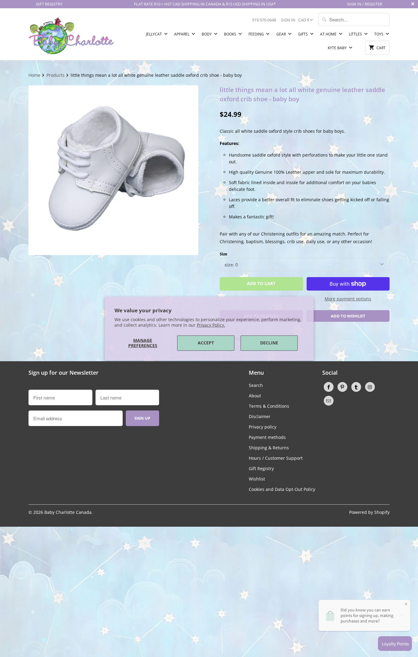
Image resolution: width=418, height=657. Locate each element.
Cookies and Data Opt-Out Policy (282, 489)
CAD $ (303, 20)
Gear (281, 34)
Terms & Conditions (269, 406)
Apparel (182, 34)
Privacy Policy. (211, 325)
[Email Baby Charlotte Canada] (329, 401)
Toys (379, 34)
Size (223, 254)
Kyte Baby (338, 47)
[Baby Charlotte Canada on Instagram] (370, 387)
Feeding (256, 34)
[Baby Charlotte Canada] (71, 34)
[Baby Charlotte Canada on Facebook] (329, 387)
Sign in (288, 20)
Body (207, 34)
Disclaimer (260, 416)
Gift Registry (261, 468)
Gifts (303, 34)
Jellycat (154, 34)
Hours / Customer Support (276, 458)
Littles (356, 34)
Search (256, 385)
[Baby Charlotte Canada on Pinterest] (342, 387)
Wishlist (257, 479)
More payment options (348, 299)
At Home (329, 34)
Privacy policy (262, 427)
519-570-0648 (264, 20)
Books (230, 34)
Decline (269, 343)
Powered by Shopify (369, 512)
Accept (206, 343)
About (255, 396)
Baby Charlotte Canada (67, 512)
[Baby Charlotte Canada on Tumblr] (356, 387)
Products (56, 75)
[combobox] (354, 19)
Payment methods (267, 437)
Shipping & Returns (269, 448)
